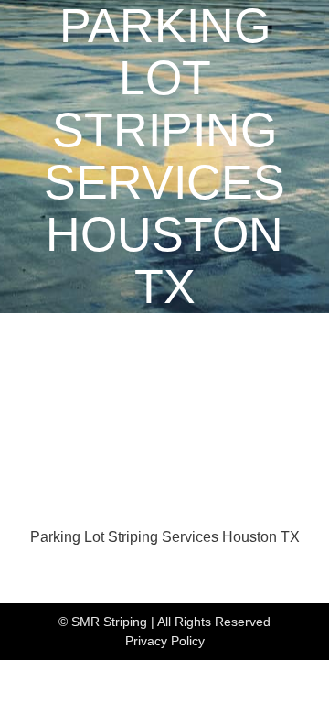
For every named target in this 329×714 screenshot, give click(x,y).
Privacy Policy (165, 640)
